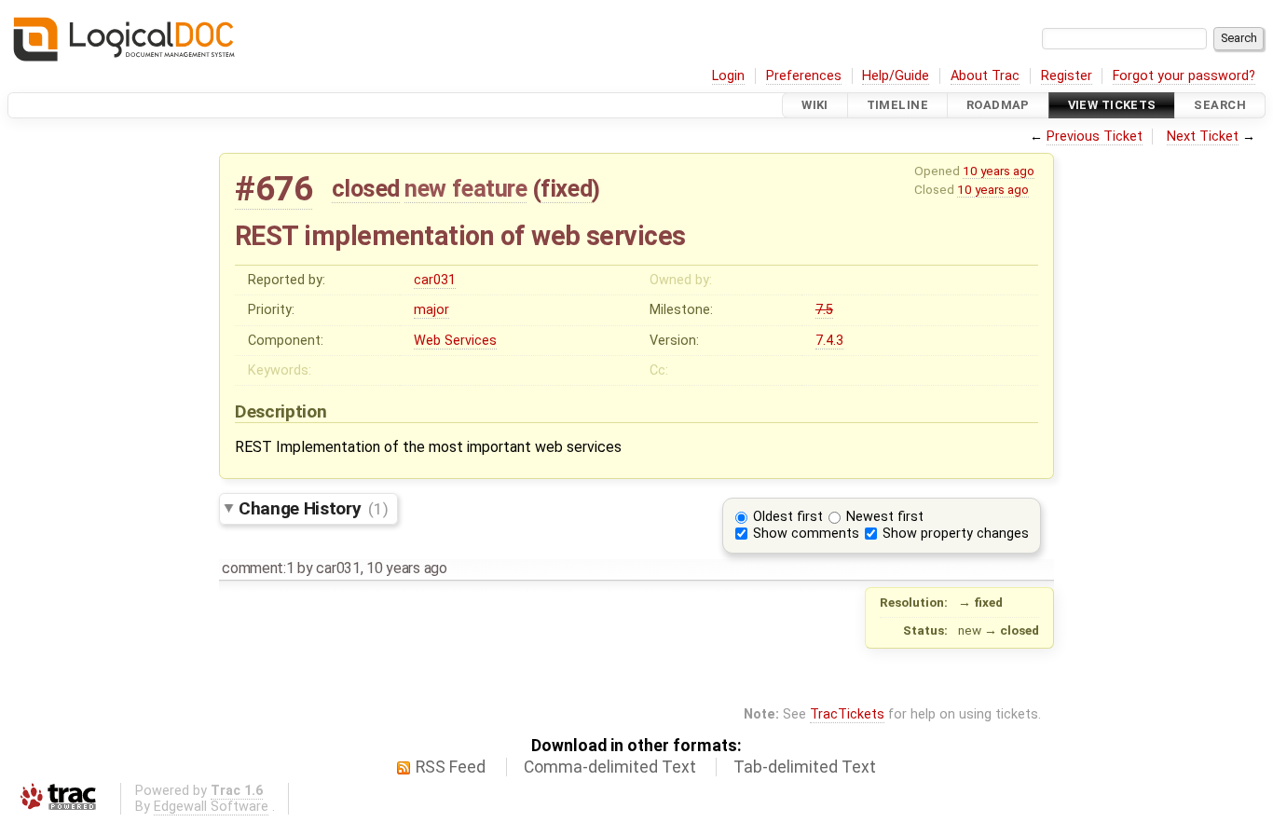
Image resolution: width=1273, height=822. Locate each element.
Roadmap (998, 105)
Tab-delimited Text (804, 767)
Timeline (897, 105)
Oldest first (788, 517)
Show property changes (956, 533)
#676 (273, 189)
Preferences (804, 76)
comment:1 (258, 568)
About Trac (985, 76)
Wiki (814, 105)
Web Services (455, 341)
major (431, 310)
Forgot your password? (1184, 76)
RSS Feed (451, 767)
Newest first (885, 517)
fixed (566, 188)
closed (366, 188)
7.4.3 (829, 341)
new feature (465, 188)
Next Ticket (1203, 136)
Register (1066, 76)
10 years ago (998, 170)
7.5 (824, 310)
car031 (435, 280)
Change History (313, 508)
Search (1220, 105)
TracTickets (847, 714)
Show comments (806, 533)
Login (728, 76)
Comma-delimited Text (610, 767)
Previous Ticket (1095, 136)
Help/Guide (895, 76)
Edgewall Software (211, 807)
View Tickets (1112, 105)
